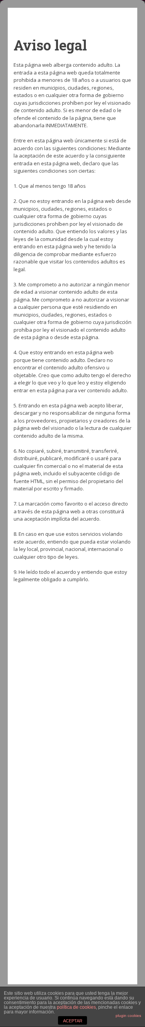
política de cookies (76, 1007)
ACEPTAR (72, 1020)
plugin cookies (128, 1015)
